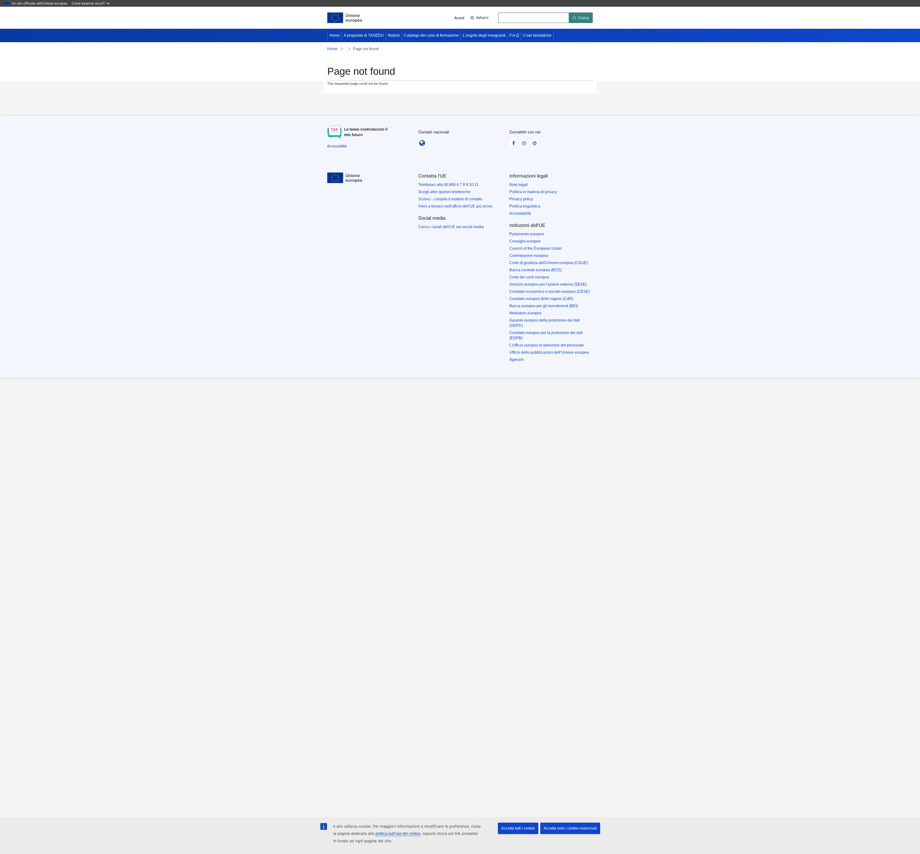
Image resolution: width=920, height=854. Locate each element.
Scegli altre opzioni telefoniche (444, 192)
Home (334, 35)
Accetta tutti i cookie (518, 828)
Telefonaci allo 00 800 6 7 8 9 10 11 (448, 185)
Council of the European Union (535, 248)
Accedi (459, 17)
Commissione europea (528, 256)
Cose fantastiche (537, 35)
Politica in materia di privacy (533, 192)
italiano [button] (482, 18)
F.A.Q (514, 35)
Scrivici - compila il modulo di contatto (450, 199)
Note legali (518, 185)
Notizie (394, 35)
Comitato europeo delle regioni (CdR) (541, 299)
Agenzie (516, 360)
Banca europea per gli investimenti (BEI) (543, 306)
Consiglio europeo (525, 241)
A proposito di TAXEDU (364, 35)
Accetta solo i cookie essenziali (570, 828)
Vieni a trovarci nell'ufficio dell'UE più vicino (455, 206)
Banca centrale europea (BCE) (535, 270)
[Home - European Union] (344, 17)
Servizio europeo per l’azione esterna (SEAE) (548, 284)
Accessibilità (520, 213)
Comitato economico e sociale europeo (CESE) (549, 291)
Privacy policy (521, 199)
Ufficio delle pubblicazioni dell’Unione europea (549, 352)
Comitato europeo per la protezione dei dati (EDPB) (546, 335)
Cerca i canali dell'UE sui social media (451, 227)
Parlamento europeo (526, 234)
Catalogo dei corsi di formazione (431, 35)
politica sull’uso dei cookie (397, 833)
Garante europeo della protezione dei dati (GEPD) (544, 323)
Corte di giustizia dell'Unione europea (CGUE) (548, 263)
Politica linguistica (524, 206)
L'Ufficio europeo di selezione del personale (546, 345)
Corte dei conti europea (529, 277)
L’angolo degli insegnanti (484, 35)
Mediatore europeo (525, 313)
